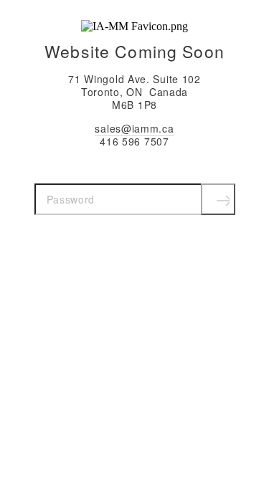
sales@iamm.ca (134, 128)
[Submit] (218, 199)
